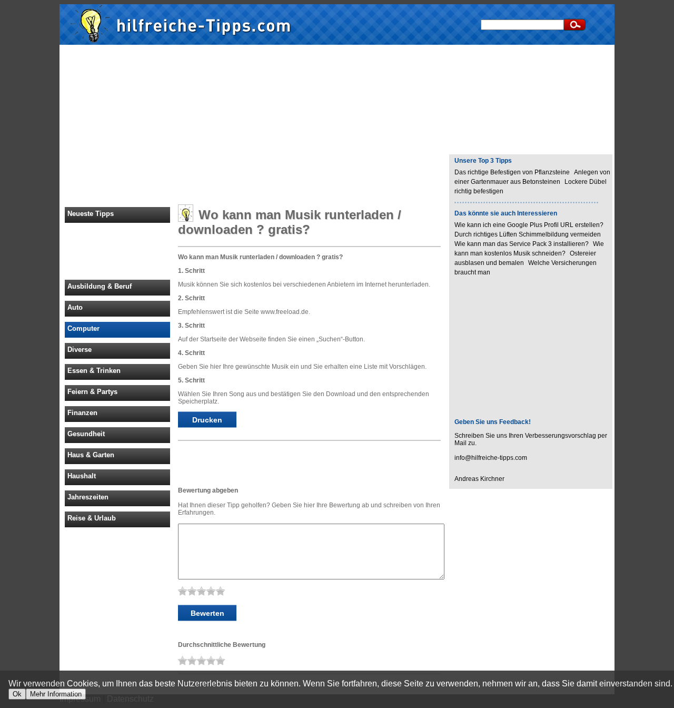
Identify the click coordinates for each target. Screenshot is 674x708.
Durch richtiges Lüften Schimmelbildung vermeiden (527, 234)
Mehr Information (56, 694)
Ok (17, 694)
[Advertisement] (337, 125)
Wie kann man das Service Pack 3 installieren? (521, 244)
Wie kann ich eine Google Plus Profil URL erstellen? (528, 225)
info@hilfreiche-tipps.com (490, 457)
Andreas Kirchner (479, 479)
